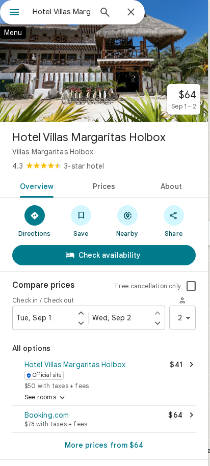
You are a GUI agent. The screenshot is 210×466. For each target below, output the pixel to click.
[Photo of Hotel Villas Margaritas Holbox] (104, 61)
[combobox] (62, 12)
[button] (104, 374)
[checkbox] (191, 286)
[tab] (35, 185)
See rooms (45, 397)
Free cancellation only (148, 286)
